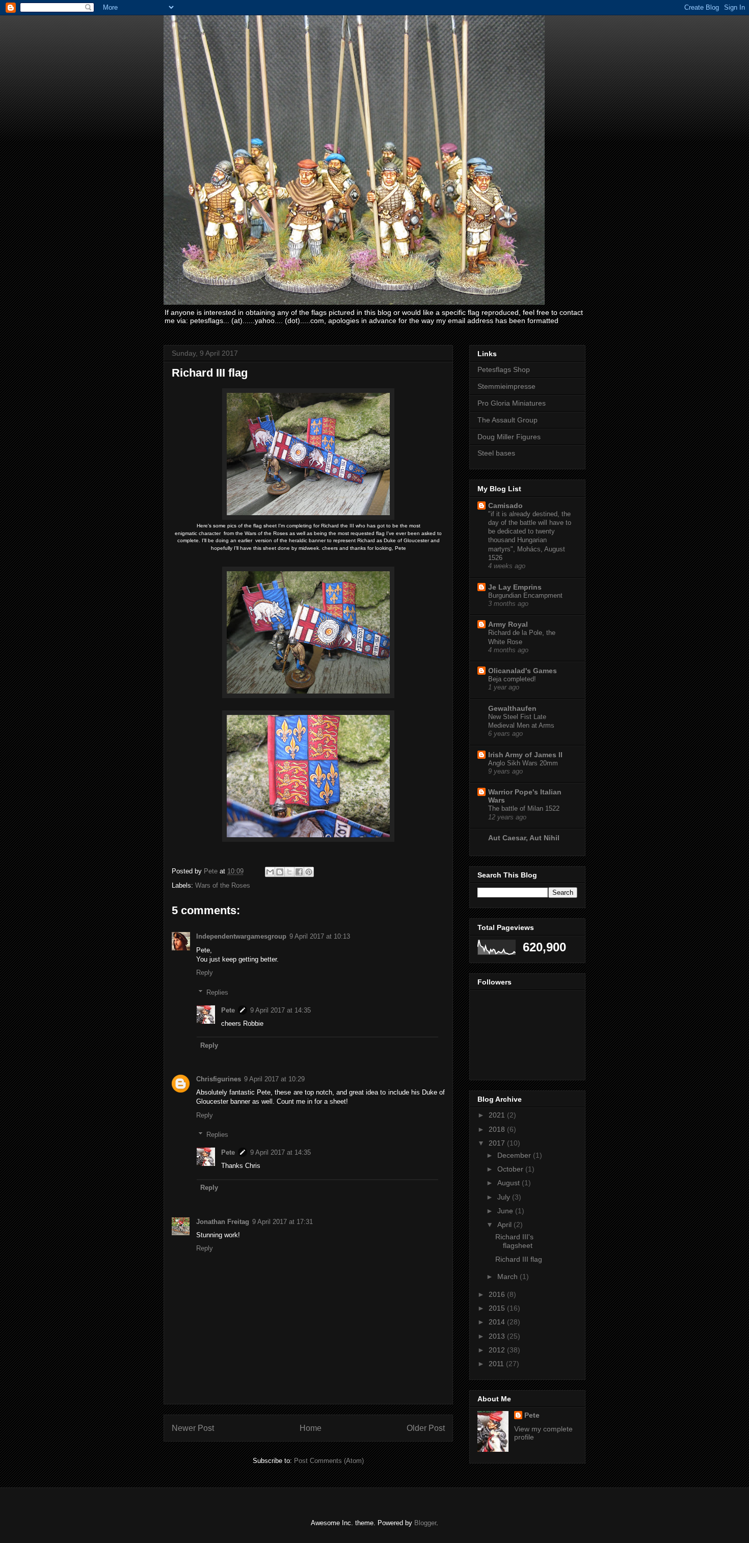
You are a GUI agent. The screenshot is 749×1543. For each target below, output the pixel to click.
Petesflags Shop (503, 369)
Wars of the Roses (222, 885)
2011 (497, 1364)
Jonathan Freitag (222, 1222)
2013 (498, 1336)
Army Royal (508, 624)
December (515, 1155)
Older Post (426, 1428)
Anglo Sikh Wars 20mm (523, 763)
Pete (228, 1010)
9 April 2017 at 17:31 (282, 1222)
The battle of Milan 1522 (523, 808)
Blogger (425, 1523)
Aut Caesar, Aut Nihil (523, 838)
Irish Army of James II (525, 755)
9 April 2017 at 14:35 (280, 1010)
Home (311, 1428)
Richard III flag (518, 1259)
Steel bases (496, 453)
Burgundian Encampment (525, 595)
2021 (498, 1115)
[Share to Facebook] (299, 872)
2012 (498, 1350)
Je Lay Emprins (515, 587)
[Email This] (270, 872)
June (506, 1211)
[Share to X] (289, 872)
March (508, 1276)
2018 (498, 1129)
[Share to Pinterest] (309, 872)
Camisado (505, 505)
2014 (498, 1322)
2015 (498, 1308)
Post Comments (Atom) (329, 1461)
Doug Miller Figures (509, 437)
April (505, 1224)
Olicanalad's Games (522, 671)
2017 (498, 1143)
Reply (204, 972)
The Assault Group (507, 420)
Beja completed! (512, 679)
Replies (217, 992)
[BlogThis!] (280, 872)
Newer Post (193, 1428)
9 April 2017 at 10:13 (319, 936)
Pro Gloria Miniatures (511, 403)
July (504, 1197)
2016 (498, 1294)
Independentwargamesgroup (241, 936)
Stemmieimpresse (506, 386)
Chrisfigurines (218, 1079)
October (511, 1169)
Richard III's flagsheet (514, 1241)
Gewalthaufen (512, 708)
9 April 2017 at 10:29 (274, 1079)
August (509, 1183)
